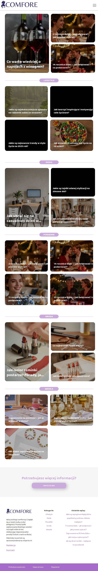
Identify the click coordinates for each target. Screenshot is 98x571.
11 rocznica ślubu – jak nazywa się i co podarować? (28, 299)
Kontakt (10, 550)
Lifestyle (49, 80)
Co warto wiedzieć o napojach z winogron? (25, 64)
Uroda (49, 316)
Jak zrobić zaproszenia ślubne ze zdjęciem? (26, 453)
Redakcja (11, 545)
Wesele (49, 389)
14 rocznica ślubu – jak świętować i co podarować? (71, 66)
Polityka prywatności (16, 567)
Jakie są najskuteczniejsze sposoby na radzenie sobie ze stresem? (27, 111)
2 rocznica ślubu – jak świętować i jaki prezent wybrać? (71, 36)
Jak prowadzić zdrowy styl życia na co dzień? (73, 145)
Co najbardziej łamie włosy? (68, 345)
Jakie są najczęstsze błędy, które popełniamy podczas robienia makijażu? (78, 518)
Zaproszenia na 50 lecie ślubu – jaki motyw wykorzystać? (73, 419)
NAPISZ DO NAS (49, 485)
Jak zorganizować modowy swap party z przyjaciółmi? (70, 220)
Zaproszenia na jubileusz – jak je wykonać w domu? (26, 419)
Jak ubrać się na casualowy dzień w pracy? (23, 218)
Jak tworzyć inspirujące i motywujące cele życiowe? (74, 111)
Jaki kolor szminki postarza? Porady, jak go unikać (25, 373)
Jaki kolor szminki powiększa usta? (71, 376)
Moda (49, 162)
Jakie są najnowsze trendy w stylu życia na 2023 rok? (26, 145)
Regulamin (55, 567)
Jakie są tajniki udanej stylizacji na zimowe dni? (71, 190)
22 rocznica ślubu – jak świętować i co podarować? (74, 299)
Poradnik (49, 235)
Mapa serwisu (38, 567)
